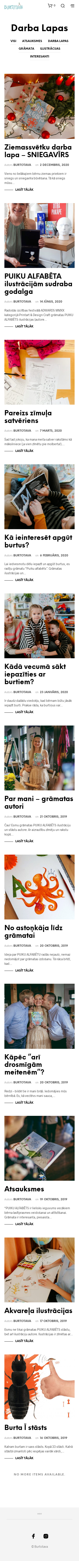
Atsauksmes (32, 41)
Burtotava (22, 165)
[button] (51, 5)
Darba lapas (58, 41)
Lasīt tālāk (24, 190)
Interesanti (39, 56)
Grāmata (26, 48)
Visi (13, 41)
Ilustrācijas (50, 48)
